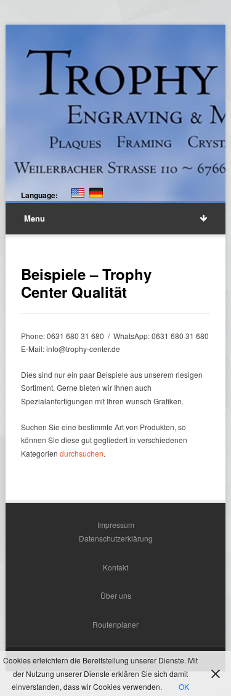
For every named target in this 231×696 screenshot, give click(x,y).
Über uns (115, 595)
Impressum (115, 524)
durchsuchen (81, 453)
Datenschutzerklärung (116, 538)
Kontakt (115, 567)
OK (184, 686)
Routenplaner (115, 624)
